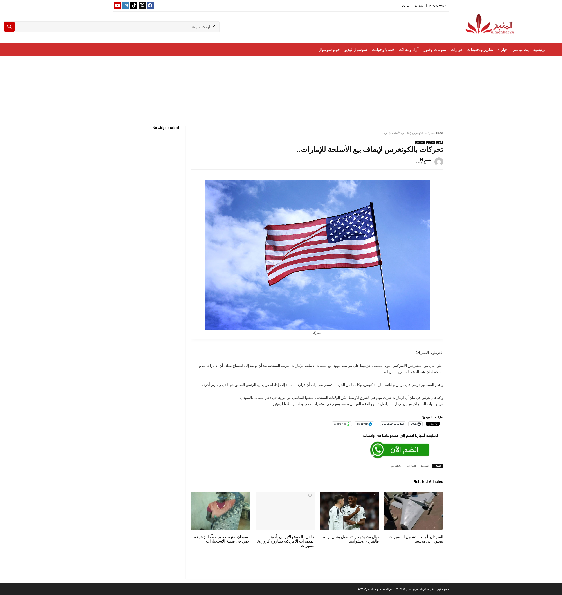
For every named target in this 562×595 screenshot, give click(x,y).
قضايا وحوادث (382, 49)
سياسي (419, 142)
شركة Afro (364, 589)
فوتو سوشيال (329, 49)
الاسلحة (425, 465)
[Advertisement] (281, 88)
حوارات (456, 49)
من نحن (405, 5)
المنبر (408, 589)
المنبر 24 (425, 159)
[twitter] (142, 5)
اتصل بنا (419, 5)
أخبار (505, 49)
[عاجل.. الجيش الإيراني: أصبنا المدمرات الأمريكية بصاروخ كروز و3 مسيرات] (285, 494)
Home (439, 133)
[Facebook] (150, 5)
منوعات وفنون (434, 49)
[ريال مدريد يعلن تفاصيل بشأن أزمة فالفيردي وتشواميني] (349, 494)
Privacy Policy (437, 5)
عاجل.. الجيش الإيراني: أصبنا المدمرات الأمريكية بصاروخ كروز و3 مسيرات (286, 541)
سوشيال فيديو (355, 49)
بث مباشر (521, 49)
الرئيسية (540, 49)
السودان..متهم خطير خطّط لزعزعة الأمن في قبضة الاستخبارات (222, 539)
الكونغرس (396, 465)
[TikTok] (133, 5)
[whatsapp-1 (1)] (400, 433)
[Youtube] (117, 5)
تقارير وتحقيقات (480, 49)
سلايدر (430, 142)
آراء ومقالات (408, 49)
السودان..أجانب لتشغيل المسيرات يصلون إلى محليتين (416, 539)
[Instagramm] (125, 5)
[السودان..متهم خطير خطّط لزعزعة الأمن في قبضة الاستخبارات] (220, 494)
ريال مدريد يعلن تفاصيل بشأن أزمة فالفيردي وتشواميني (351, 539)
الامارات (411, 465)
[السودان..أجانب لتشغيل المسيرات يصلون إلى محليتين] (413, 494)
